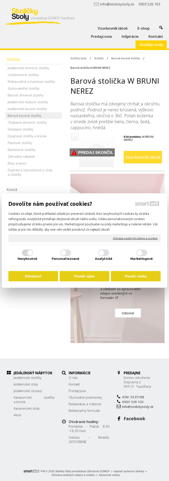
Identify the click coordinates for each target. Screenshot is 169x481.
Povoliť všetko (136, 276)
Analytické (103, 258)
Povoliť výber (84, 276)
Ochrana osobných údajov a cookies (135, 238)
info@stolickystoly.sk (137, 406)
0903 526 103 (133, 402)
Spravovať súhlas (109, 475)
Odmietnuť (33, 276)
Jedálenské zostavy (28, 391)
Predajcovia (77, 391)
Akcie (17, 415)
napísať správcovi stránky (129, 471)
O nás (73, 377)
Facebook (134, 418)
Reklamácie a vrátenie (85, 404)
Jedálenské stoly (26, 384)
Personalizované (65, 258)
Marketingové (141, 258)
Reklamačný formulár (84, 410)
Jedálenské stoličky (28, 377)
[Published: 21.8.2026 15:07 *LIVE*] (42, 471)
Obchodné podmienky (85, 397)
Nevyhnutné (27, 258)
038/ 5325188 (133, 397)
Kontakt (74, 384)
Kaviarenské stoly (27, 408)
